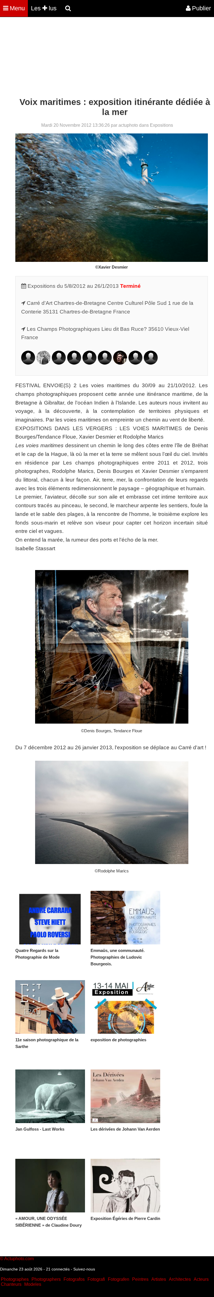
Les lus (44, 8)
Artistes (158, 1279)
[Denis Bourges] (28, 363)
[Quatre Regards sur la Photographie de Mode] (50, 917)
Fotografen (118, 1279)
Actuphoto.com (19, 1258)
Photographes (15, 1279)
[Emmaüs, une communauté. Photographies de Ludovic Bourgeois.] (125, 917)
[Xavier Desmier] (59, 363)
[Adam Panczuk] (105, 363)
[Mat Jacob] (74, 363)
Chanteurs (11, 1284)
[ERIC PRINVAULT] (135, 363)
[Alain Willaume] (151, 363)
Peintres (140, 1279)
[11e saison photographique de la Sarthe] (50, 1007)
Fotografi (96, 1279)
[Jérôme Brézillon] (43, 363)
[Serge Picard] (120, 363)
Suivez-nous (84, 1269)
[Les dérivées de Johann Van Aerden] (125, 1096)
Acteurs (201, 1279)
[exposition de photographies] (125, 1007)
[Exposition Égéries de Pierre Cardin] (125, 1185)
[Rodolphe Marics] (89, 363)
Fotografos (74, 1279)
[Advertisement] (101, 58)
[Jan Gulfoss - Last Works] (50, 1096)
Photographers (46, 1279)
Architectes (180, 1279)
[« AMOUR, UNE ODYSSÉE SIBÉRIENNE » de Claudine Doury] (50, 1185)
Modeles (32, 1284)
